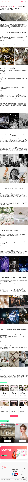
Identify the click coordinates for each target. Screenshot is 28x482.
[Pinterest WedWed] (16, 474)
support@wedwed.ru (16, 471)
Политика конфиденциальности (24, 479)
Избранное (18, 2)
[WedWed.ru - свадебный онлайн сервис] (5, 1)
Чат (20, 2)
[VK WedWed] (14, 474)
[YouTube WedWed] (17, 474)
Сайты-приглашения (24, 466)
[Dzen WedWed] (14, 475)
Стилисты (18, 424)
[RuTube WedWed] (16, 475)
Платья (22, 471)
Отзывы (22, 474)
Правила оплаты (25, 480)
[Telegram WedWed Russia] (12, 474)
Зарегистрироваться (5, 471)
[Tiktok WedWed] (12, 475)
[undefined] (7, 56)
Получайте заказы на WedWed (4, 476)
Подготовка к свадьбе (4, 6)
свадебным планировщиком (19, 374)
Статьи (22, 472)
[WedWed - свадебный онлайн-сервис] (5, 467)
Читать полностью (3, 412)
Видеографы (3, 424)
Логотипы (22, 475)
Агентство (22, 469)
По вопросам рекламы (24, 477)
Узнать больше (4, 455)
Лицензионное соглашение (17, 479)
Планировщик (23, 468)
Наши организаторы (3, 369)
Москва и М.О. (12, 1)
